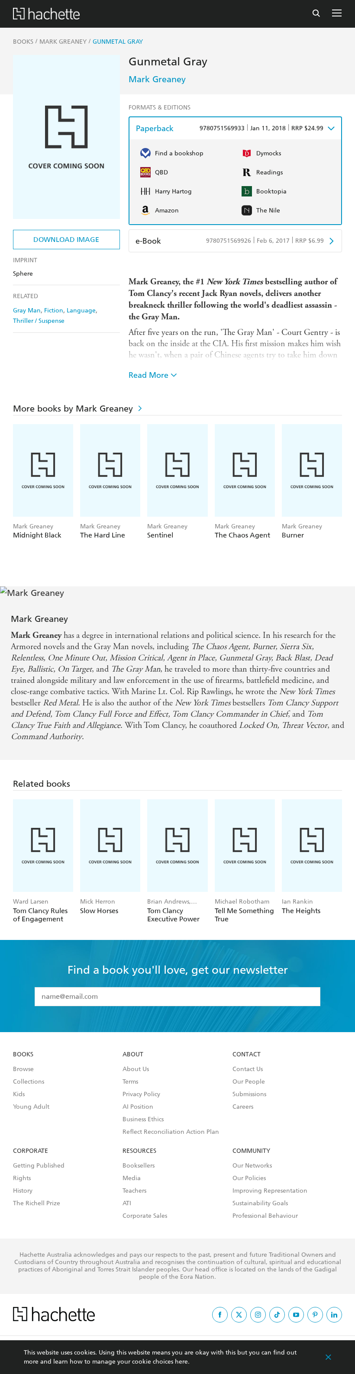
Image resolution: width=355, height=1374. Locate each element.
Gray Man (27, 310)
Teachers (134, 1191)
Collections (28, 1082)
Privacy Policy (141, 1094)
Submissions (249, 1094)
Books (23, 1055)
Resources (139, 1151)
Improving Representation (269, 1191)
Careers (242, 1107)
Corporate (30, 1151)
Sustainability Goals (260, 1203)
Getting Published (39, 1166)
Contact (246, 1055)
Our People (248, 1082)
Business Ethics (143, 1120)
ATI (127, 1203)
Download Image (66, 239)
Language (81, 310)
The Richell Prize (36, 1203)
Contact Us (247, 1069)
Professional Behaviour (265, 1216)
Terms (130, 1082)
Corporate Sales (145, 1216)
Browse (23, 1069)
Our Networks (252, 1166)
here (181, 1361)
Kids (19, 1094)
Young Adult (31, 1107)
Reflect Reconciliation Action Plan (171, 1132)
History (22, 1191)
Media (132, 1178)
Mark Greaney (157, 79)
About (133, 1055)
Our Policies (249, 1178)
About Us (136, 1069)
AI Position (138, 1107)
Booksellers (139, 1166)
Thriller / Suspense (39, 321)
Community (251, 1151)
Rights (22, 1178)
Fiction (53, 310)
